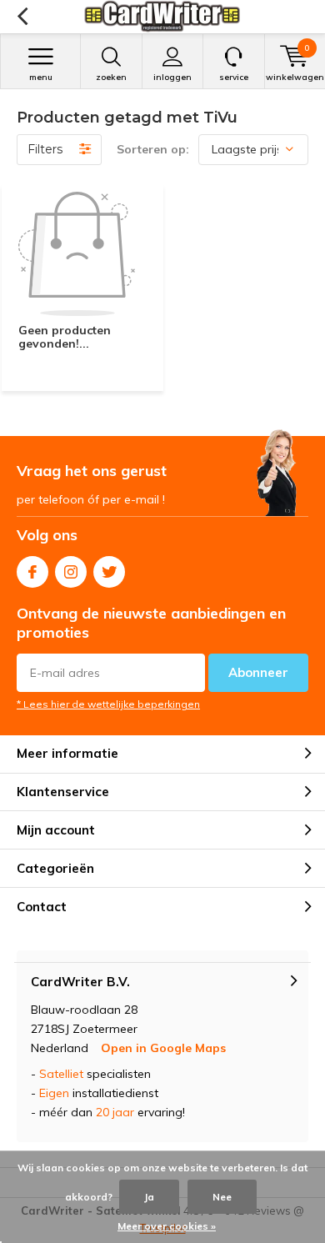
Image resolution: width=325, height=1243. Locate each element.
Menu (40, 77)
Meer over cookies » (167, 1226)
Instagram (71, 572)
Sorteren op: (153, 149)
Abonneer (258, 672)
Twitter (109, 572)
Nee (222, 1196)
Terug (22, 16)
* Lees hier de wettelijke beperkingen (108, 704)
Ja (149, 1196)
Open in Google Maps (163, 1047)
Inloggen (172, 77)
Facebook (32, 572)
